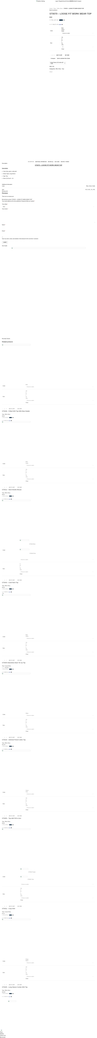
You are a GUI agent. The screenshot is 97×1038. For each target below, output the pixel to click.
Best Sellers (68, 1010)
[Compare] (10, 955)
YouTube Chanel (29, 1008)
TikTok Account (28, 1013)
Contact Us (52, 1015)
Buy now (20, 984)
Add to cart (59, 55)
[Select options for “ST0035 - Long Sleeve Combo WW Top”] (3, 955)
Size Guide (68, 1015)
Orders (83, 1003)
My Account (52, 1013)
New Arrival (68, 1005)
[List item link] (12, 1018)
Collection (68, 1013)
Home (50, 1003)
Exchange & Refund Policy (55, 1008)
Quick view (7, 955)
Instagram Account (29, 1005)
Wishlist (84, 1008)
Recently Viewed (86, 1005)
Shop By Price (69, 1008)
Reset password (85, 1013)
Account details (85, 1010)
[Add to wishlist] (14, 955)
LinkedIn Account (29, 1010)
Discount (51, 1010)
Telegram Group (29, 1015)
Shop (67, 1003)
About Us (51, 1005)
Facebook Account (29, 1003)
